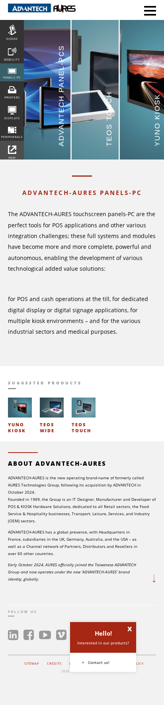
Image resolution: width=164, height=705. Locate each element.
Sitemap (31, 663)
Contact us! (95, 662)
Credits (54, 663)
